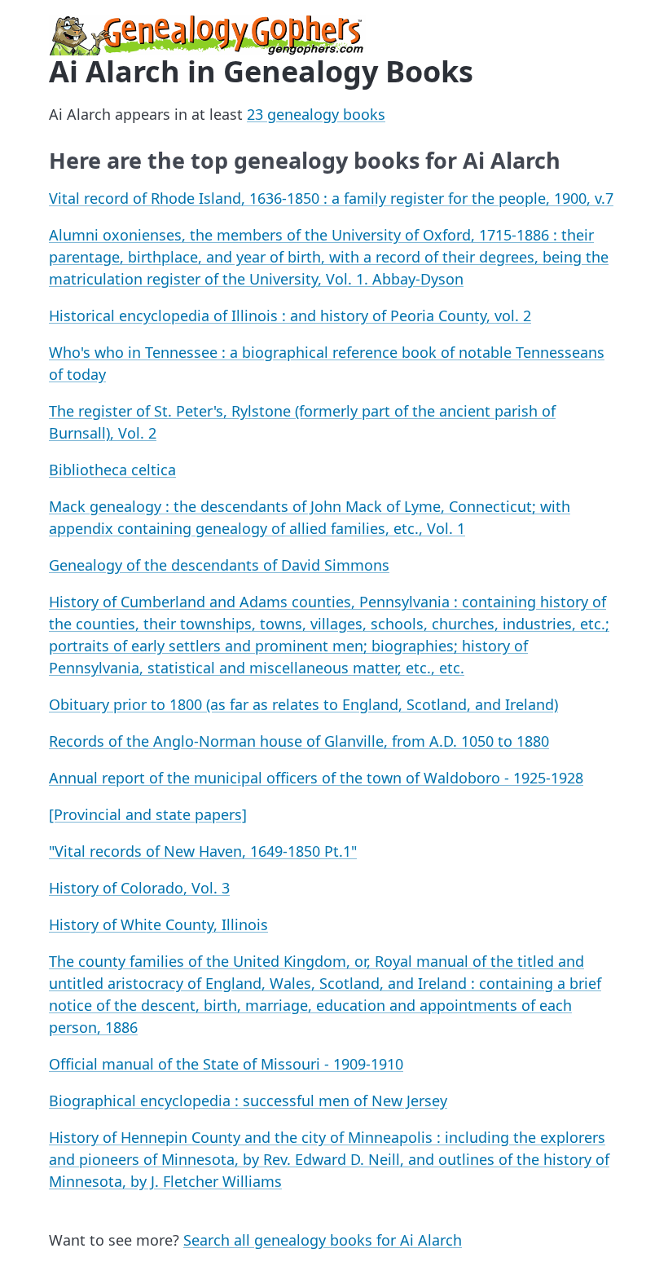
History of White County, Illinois (158, 924)
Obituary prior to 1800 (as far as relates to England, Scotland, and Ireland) (303, 704)
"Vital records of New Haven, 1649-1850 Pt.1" (203, 851)
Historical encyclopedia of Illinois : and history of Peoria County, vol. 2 (290, 315)
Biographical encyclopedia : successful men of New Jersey (248, 1100)
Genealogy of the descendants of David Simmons (219, 565)
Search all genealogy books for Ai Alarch (322, 1240)
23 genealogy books (316, 114)
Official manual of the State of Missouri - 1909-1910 (226, 1064)
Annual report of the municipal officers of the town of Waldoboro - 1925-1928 (316, 777)
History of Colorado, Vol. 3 (139, 888)
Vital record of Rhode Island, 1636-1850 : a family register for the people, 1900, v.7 (331, 198)
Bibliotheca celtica (112, 469)
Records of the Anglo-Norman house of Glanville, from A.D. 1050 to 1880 (299, 741)
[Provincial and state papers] (148, 814)
